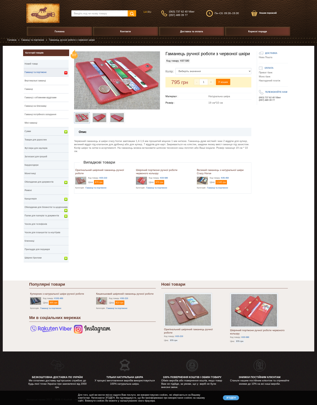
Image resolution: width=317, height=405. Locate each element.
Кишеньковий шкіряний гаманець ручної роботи (125, 293)
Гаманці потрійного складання (40, 114)
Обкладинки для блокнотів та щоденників (46, 207)
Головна (11, 40)
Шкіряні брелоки (33, 257)
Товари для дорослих (36, 139)
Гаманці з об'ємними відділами (41, 97)
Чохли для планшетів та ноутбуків (42, 232)
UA (145, 11)
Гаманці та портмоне (32, 40)
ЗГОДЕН (231, 397)
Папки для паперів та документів (42, 215)
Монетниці (30, 173)
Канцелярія (31, 198)
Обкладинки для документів (39, 182)
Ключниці (29, 241)
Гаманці (29, 89)
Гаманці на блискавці (35, 106)
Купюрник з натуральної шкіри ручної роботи (57, 293)
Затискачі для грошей (36, 156)
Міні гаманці (31, 123)
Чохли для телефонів (36, 224)
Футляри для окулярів (36, 148)
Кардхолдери (32, 165)
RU (149, 11)
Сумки (28, 131)
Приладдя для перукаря (37, 249)
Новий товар (31, 64)
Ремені (28, 190)
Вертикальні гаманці (35, 80)
